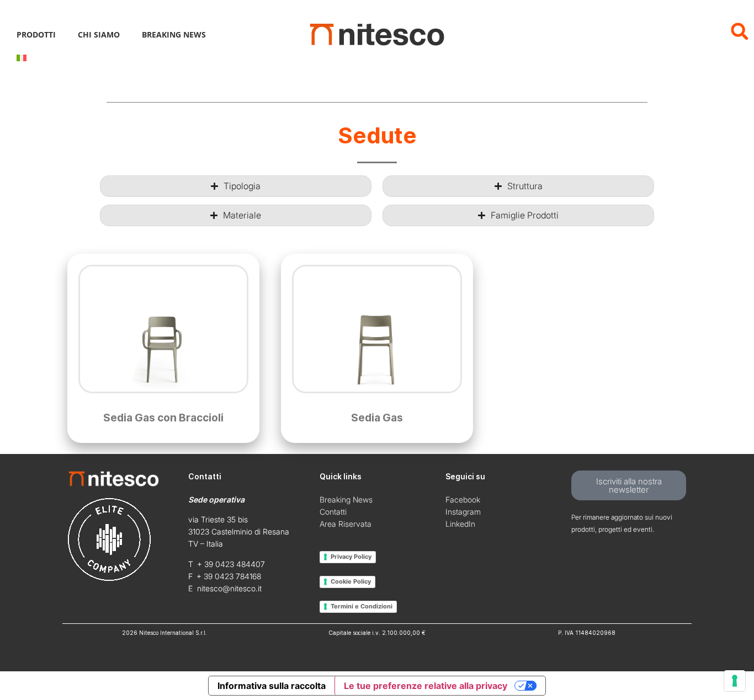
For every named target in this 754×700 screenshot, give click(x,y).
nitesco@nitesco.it (229, 588)
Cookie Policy (351, 581)
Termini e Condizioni (361, 606)
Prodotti (36, 34)
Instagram (463, 511)
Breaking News (174, 34)
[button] (739, 31)
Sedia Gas (377, 418)
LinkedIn (460, 523)
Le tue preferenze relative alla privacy (425, 685)
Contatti (333, 511)
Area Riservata (345, 523)
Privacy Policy (351, 556)
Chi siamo (99, 34)
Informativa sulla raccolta (271, 685)
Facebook (462, 499)
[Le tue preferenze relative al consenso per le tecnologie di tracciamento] (734, 680)
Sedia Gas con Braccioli (163, 418)
